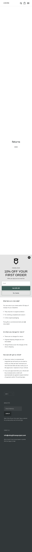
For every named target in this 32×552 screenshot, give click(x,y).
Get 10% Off (16, 288)
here (21, 420)
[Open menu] (28, 3)
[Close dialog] (29, 257)
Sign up (8, 413)
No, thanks (16, 293)
